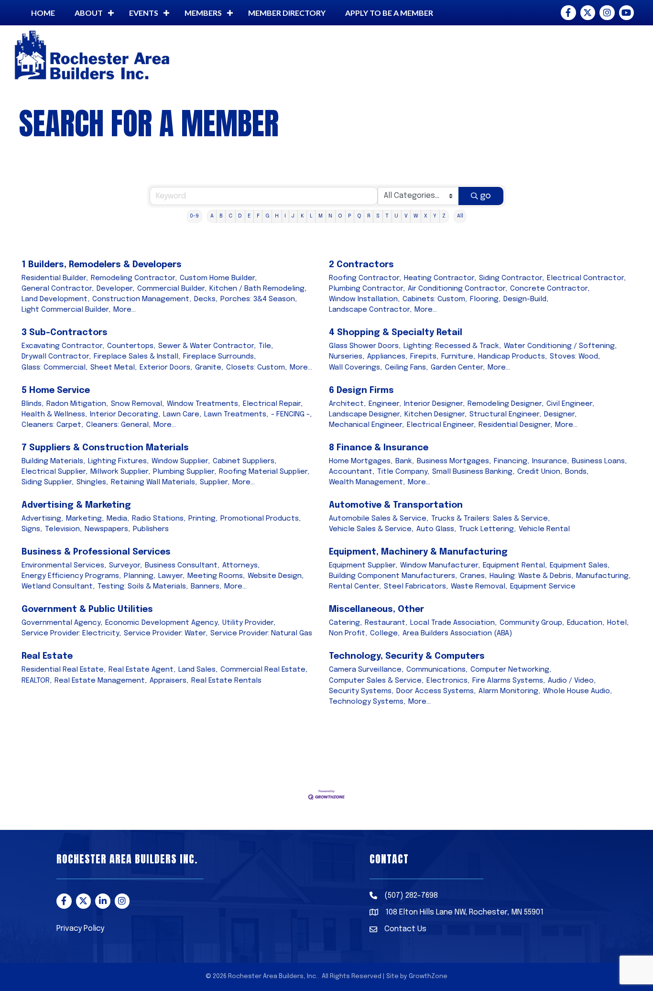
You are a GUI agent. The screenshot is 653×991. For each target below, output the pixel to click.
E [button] (249, 216)
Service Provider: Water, (165, 633)
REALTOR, (37, 681)
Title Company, (403, 472)
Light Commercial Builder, (66, 310)
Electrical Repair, (273, 404)
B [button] (221, 216)
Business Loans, (599, 461)
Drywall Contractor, (56, 356)
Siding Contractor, (511, 278)
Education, (585, 623)
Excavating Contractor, (63, 346)
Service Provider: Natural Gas (261, 633)
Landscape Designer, (365, 414)
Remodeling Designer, (506, 404)
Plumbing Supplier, (184, 472)
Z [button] (444, 216)
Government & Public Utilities (87, 609)
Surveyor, (125, 565)
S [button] (378, 216)
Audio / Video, (572, 681)
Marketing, (85, 519)
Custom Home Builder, (218, 278)
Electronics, (447, 681)
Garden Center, (458, 367)
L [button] (311, 216)
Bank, (404, 461)
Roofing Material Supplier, (264, 472)
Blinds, (33, 404)
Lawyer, (171, 576)
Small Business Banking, (473, 472)
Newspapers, (107, 529)
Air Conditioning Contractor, (457, 289)
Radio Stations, (158, 519)
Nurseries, (346, 356)
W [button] (416, 216)
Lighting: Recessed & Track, (452, 346)
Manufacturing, (603, 576)
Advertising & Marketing (76, 505)
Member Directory (287, 12)
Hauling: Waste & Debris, (531, 576)
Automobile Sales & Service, (378, 519)
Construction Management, (141, 299)
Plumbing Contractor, (367, 289)
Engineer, (385, 404)
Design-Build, (525, 299)
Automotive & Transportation (396, 505)
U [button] (396, 216)
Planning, (139, 576)
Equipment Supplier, (363, 565)
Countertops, (131, 346)
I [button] (285, 216)
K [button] (302, 216)
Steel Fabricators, (416, 586)
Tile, (266, 346)
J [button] (293, 216)
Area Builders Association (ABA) (457, 633)
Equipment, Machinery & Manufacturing (418, 552)
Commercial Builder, (172, 289)
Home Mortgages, (360, 461)
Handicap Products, (512, 356)
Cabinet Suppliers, (244, 461)
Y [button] (434, 216)
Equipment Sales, (579, 565)
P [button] (349, 216)
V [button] (406, 216)
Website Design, (276, 576)
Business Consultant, (182, 565)
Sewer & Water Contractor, (207, 346)
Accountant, (351, 472)
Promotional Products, (260, 519)
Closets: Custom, (256, 367)
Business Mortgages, (454, 461)
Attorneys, (241, 565)
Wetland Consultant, (58, 586)
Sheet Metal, (113, 367)
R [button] (368, 216)
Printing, (203, 519)
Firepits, (424, 356)
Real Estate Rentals (226, 681)
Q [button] (359, 216)
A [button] (212, 216)
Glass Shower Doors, (365, 346)
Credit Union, (539, 472)
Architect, (347, 404)
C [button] (230, 216)
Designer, (560, 414)
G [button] (267, 216)
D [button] (240, 216)
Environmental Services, (64, 565)
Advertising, (42, 519)
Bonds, (576, 472)
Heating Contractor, (440, 278)
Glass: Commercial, (54, 367)
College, (385, 633)
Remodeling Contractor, (134, 278)
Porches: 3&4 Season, (258, 299)
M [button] (320, 216)
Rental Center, (355, 586)
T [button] (387, 216)
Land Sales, (198, 670)
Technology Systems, (367, 702)
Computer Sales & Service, (376, 681)
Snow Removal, (137, 404)
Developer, (115, 289)
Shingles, (92, 482)
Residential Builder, (55, 278)
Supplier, (214, 482)
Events (143, 12)
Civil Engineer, (570, 404)
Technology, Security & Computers (407, 656)
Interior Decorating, (125, 414)
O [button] (340, 216)
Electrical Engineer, (441, 425)
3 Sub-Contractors (65, 332)
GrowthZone (428, 976)
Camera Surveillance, (366, 670)
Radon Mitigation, (77, 404)
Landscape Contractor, (370, 310)
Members (203, 12)
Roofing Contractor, (365, 278)
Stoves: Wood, (575, 356)
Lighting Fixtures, (118, 461)
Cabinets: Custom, (435, 299)
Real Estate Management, (100, 681)
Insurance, (550, 461)
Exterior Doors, (166, 367)
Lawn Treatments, (236, 414)
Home (43, 12)
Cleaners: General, (118, 425)
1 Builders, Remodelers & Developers (102, 265)
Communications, (437, 670)
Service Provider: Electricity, (71, 633)
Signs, (32, 529)
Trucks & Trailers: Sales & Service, (490, 519)
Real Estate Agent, (142, 670)
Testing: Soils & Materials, (143, 586)
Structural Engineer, (505, 414)
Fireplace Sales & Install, (137, 356)
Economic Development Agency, (162, 623)
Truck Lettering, (487, 529)
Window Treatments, (203, 404)
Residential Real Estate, (64, 670)
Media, (118, 519)
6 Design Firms (361, 390)
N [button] (330, 216)
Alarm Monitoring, (509, 691)
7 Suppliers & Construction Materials (105, 448)
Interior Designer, (434, 404)
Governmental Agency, (62, 623)
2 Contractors (361, 265)
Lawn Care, (182, 414)
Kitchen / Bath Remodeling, (257, 289)
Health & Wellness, (54, 414)
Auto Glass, (436, 529)
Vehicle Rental (544, 529)
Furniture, (458, 356)
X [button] (425, 216)
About (89, 12)
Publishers (151, 529)
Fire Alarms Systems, (508, 681)
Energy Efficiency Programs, (71, 576)
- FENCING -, (291, 414)
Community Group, (532, 623)
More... (124, 310)
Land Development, (55, 299)
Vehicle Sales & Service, (371, 529)
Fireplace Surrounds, (219, 356)
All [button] (460, 216)
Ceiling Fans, (406, 367)
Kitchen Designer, (435, 414)
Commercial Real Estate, (263, 670)
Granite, (209, 367)
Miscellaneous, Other (376, 609)
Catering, (345, 623)
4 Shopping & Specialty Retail (395, 332)
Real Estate (47, 656)
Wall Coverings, (355, 367)
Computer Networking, (510, 670)
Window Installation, (364, 299)
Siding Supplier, (48, 482)
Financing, (511, 461)
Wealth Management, (367, 482)
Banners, (206, 586)
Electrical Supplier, (54, 472)
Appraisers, (169, 681)
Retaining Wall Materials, (154, 482)
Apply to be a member (389, 12)
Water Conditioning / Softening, (560, 346)
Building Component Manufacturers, (393, 576)
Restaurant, (386, 623)
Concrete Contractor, (549, 289)
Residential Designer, (515, 425)
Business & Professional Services (96, 552)
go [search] (485, 196)
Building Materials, (53, 461)
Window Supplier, (181, 461)
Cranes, (473, 576)
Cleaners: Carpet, (52, 425)
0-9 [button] (194, 216)
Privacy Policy (80, 929)
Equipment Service (543, 586)
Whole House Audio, (577, 691)
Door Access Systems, (436, 691)
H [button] (277, 216)
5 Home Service (56, 390)
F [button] (258, 216)
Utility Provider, (248, 623)
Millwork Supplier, (120, 472)
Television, (63, 529)
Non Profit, (348, 633)
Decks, (206, 299)
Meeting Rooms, (216, 576)
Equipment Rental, (515, 565)
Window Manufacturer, (440, 565)
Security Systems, (361, 691)
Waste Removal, (479, 586)
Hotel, (618, 623)
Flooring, (485, 299)
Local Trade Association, (453, 623)
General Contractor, (58, 289)
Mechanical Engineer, (366, 425)
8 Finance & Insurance (378, 448)
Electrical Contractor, (586, 278)
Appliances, (387, 356)
